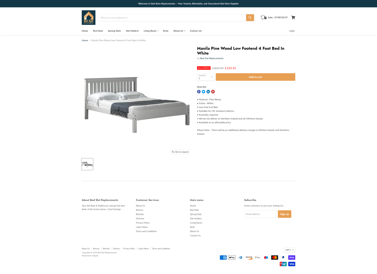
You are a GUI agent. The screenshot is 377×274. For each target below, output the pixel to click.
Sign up (284, 214)
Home (85, 30)
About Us (178, 30)
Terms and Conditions (146, 231)
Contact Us (196, 30)
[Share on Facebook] (199, 91)
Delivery (140, 218)
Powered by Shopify (90, 255)
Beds (165, 30)
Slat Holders (132, 30)
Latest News (142, 227)
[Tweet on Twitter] (203, 91)
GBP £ (288, 250)
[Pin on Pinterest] (213, 91)
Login (292, 30)
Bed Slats (98, 30)
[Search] (250, 17)
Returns (139, 210)
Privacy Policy (143, 222)
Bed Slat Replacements (212, 58)
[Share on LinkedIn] (208, 91)
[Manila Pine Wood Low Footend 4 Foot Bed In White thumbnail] (87, 164)
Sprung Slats (114, 30)
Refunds (140, 214)
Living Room (150, 30)
